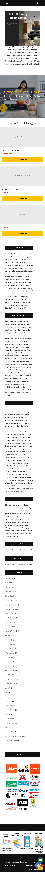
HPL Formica (9, 648)
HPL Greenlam (10, 653)
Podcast (8, 701)
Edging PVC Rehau (11, 605)
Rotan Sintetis (10, 710)
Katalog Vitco (9, 679)
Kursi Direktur (10, 684)
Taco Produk (9, 727)
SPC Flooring (9, 719)
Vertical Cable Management (14, 736)
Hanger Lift (9, 622)
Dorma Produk (10, 600)
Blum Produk (9, 591)
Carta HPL (8, 596)
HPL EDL (8, 640)
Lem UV (7, 688)
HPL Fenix (8, 644)
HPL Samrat (9, 662)
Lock (6, 692)
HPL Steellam (9, 670)
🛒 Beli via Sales (22, 159)
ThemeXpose (24, 862)
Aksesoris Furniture (11, 578)
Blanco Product (10, 587)
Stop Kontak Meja (11, 723)
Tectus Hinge (9, 732)
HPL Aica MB (9, 635)
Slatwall (7, 714)
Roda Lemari (9, 705)
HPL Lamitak (9, 657)
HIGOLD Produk (10, 627)
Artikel (7, 583)
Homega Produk (10, 631)
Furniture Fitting (10, 613)
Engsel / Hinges (10, 609)
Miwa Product (10, 697)
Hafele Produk (10, 618)
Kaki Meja (8, 675)
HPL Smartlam (10, 666)
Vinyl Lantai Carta (11, 740)
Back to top (34, 869)
